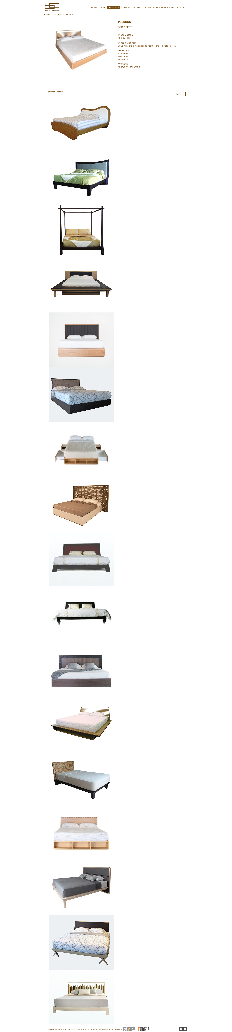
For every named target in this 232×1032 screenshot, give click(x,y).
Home (46, 14)
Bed (59, 14)
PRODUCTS (113, 7)
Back (178, 93)
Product (53, 14)
